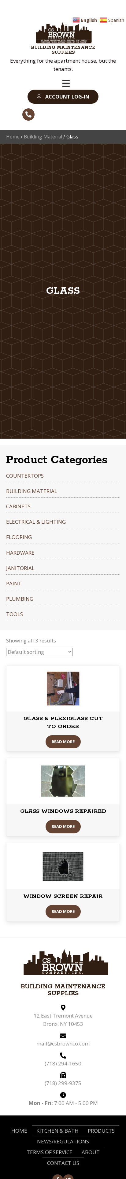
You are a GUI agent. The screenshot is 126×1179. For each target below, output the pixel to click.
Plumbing (19, 598)
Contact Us (63, 1162)
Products (101, 1130)
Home (13, 136)
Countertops (25, 475)
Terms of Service (49, 1152)
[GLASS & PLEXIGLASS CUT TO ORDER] (63, 687)
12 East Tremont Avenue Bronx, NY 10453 (63, 1019)
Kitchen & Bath (57, 1130)
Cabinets (18, 506)
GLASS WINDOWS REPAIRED (63, 811)
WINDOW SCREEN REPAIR (63, 896)
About (91, 1152)
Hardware (20, 552)
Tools (14, 614)
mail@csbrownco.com (63, 1043)
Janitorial (20, 568)
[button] (63, 97)
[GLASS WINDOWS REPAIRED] (63, 780)
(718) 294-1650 (63, 1063)
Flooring (19, 537)
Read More (63, 741)
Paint (13, 583)
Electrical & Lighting (36, 521)
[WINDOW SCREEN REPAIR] (63, 865)
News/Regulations (63, 1141)
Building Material (43, 136)
